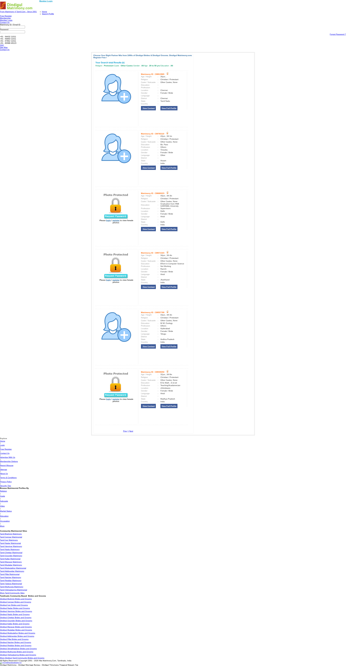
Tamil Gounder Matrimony (11, 556)
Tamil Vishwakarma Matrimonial (13, 590)
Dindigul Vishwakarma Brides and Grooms (18, 655)
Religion (3, 491)
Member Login (46, 1)
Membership (5, 18)
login (108, 220)
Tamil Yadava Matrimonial (11, 584)
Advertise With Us (7, 457)
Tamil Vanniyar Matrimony (11, 546)
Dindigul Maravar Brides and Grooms (16, 627)
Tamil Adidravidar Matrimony (12, 571)
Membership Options (9, 461)
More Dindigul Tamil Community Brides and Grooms (22, 658)
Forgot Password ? (338, 34)
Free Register (6, 16)
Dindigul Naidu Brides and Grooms (15, 614)
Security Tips (5, 486)
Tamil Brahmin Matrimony (11, 534)
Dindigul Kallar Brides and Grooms (14, 624)
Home (44, 12)
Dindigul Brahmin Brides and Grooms (16, 599)
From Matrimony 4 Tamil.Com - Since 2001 (18, 12)
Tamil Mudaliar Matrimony (11, 565)
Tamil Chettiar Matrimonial (11, 552)
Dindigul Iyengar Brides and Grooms (15, 602)
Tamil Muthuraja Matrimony (11, 587)
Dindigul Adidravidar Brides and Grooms (17, 636)
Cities (2, 506)
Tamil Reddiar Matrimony (10, 580)
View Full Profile (169, 108)
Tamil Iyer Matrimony (9, 540)
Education (4, 516)
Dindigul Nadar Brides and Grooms (15, 608)
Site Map (4, 47)
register (115, 220)
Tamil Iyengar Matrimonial (11, 537)
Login (2, 445)
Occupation (5, 521)
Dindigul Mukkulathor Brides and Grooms (17, 633)
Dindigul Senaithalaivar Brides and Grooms (18, 648)
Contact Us (4, 22)
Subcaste (4, 501)
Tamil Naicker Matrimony (10, 577)
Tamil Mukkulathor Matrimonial (13, 568)
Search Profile (48, 14)
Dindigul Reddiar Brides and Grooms (15, 645)
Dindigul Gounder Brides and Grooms (16, 621)
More (2, 526)
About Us (4, 473)
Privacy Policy (6, 482)
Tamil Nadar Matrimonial (10, 543)
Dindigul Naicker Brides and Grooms (15, 642)
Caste (2, 496)
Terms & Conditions (8, 478)
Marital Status (6, 511)
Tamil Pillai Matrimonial (9, 574)
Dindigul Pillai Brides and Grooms (14, 639)
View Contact (148, 108)
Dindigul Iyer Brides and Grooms (14, 605)
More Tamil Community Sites (12, 593)
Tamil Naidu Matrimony (10, 549)
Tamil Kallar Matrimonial (10, 559)
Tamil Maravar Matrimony (11, 562)
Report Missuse (6, 465)
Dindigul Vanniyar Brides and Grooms (16, 611)
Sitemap (3, 469)
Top (76, 665)
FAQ (2, 45)
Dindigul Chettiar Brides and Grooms (15, 617)
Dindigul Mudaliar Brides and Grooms (16, 630)
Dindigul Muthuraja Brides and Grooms (16, 652)
